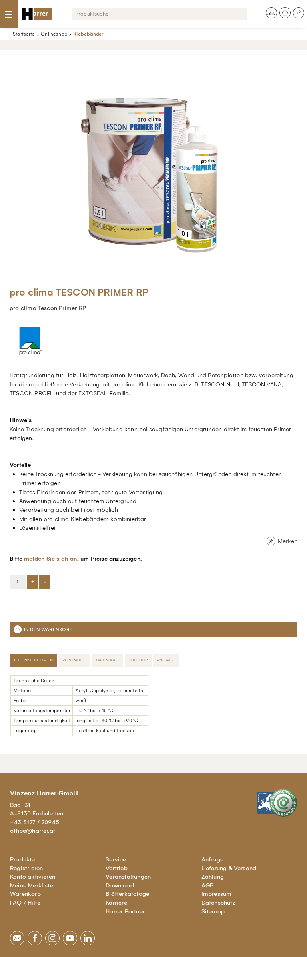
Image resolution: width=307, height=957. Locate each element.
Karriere (116, 902)
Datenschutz (218, 902)
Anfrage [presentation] (166, 660)
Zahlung (212, 876)
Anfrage (212, 859)
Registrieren (26, 868)
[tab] (34, 660)
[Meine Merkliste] (298, 12)
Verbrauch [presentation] (74, 660)
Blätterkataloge (127, 893)
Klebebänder (88, 34)
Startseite (24, 34)
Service (116, 859)
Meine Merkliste (31, 885)
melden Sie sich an (50, 558)
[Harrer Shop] (37, 14)
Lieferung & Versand (229, 868)
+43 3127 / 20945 (34, 822)
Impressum (216, 893)
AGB (207, 885)
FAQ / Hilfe (25, 902)
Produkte (22, 859)
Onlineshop (54, 34)
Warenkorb (25, 893)
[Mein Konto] (271, 12)
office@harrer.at (32, 830)
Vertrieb (117, 868)
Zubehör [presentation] (138, 660)
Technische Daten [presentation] (33, 660)
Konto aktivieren (32, 876)
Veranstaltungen (128, 876)
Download (120, 885)
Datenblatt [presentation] (107, 660)
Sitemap (213, 911)
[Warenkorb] (285, 12)
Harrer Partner (125, 911)
